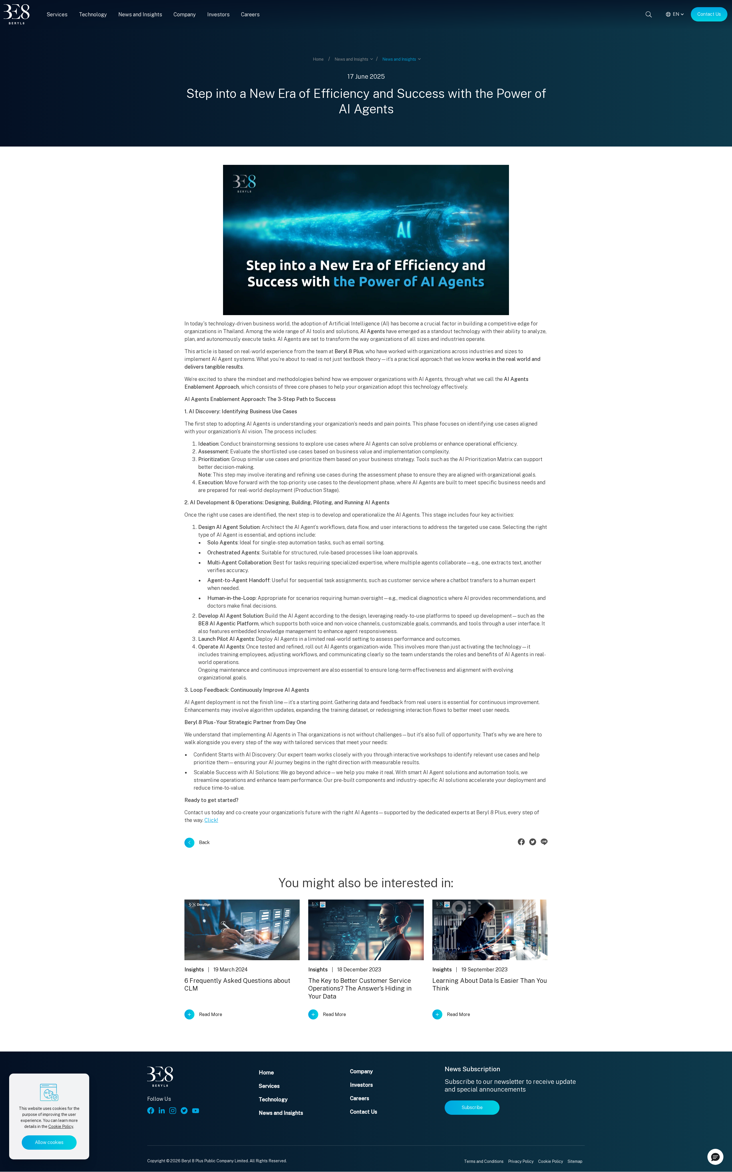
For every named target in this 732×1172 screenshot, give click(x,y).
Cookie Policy (60, 1126)
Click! (211, 820)
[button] (715, 1157)
